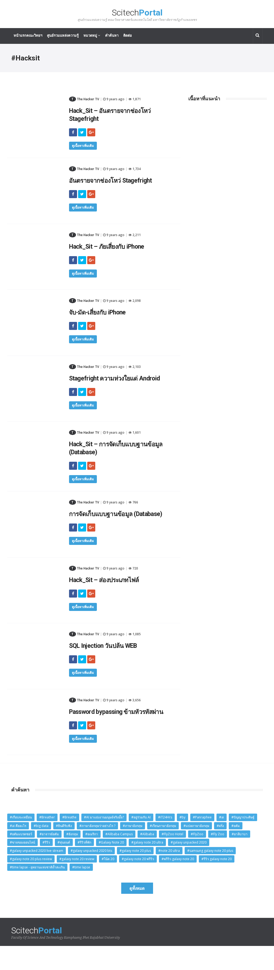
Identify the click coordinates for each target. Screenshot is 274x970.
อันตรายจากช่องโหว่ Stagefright (110, 180)
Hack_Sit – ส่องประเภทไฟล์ (104, 580)
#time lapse (81, 867)
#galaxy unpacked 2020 (189, 842)
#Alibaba (147, 834)
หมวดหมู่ (90, 35)
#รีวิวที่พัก (84, 842)
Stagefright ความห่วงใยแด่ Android (114, 378)
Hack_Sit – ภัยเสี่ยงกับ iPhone (106, 246)
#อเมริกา (91, 834)
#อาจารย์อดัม (49, 834)
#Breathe (69, 817)
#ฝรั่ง (220, 825)
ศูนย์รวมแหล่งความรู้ (63, 35)
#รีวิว (46, 842)
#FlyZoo (197, 834)
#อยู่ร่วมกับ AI (141, 817)
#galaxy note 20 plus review (31, 859)
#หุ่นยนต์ (64, 842)
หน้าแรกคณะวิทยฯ (28, 35)
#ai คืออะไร (18, 825)
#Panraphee (202, 817)
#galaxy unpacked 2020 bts (91, 850)
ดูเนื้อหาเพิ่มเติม (83, 145)
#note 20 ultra (169, 850)
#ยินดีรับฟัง (64, 825)
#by (182, 817)
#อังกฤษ (72, 834)
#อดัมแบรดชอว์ (21, 834)
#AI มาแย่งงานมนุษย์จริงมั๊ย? (104, 817)
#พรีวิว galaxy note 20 (178, 859)
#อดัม (235, 825)
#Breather (47, 817)
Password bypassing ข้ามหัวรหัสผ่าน (116, 711)
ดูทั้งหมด (137, 888)
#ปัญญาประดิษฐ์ (242, 817)
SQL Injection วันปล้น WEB (103, 645)
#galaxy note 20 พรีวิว (138, 859)
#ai (221, 817)
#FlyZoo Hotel (172, 834)
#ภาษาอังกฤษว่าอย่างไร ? (97, 825)
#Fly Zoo (217, 834)
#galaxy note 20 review (76, 859)
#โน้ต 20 (108, 859)
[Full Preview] (36, 97)
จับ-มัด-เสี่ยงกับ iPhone (97, 312)
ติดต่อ (127, 35)
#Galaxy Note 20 (111, 842)
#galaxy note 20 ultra (147, 842)
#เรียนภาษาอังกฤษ (163, 825)
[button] (257, 36)
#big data (41, 825)
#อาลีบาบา (240, 834)
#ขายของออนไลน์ (22, 842)
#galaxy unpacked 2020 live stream (36, 850)
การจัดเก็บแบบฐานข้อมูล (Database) (115, 514)
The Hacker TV (85, 99)
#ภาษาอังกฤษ (132, 825)
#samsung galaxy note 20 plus (210, 850)
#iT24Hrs (165, 817)
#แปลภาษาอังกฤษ (196, 825)
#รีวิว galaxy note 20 (216, 859)
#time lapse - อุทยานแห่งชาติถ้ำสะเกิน (37, 867)
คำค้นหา (112, 35)
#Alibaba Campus (119, 834)
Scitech (137, 14)
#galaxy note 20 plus (135, 850)
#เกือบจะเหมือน (21, 817)
